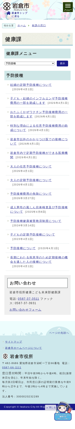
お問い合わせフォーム (25, 309)
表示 (62, 63)
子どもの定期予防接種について (32, 234)
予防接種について (23, 248)
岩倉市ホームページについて (23, 347)
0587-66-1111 (11, 367)
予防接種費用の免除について (31, 193)
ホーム (21, 25)
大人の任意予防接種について (31, 166)
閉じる (52, 407)
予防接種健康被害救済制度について (36, 220)
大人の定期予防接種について (31, 180)
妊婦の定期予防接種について (31, 84)
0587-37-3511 (28, 298)
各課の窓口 (39, 25)
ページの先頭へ (59, 333)
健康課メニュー (21, 53)
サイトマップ (13, 341)
